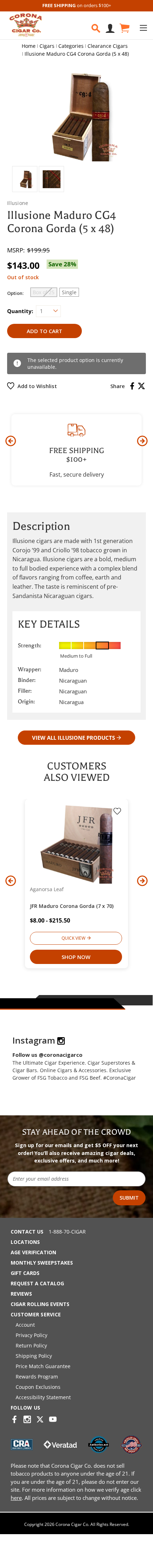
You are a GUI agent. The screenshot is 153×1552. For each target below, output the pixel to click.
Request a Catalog (37, 1283)
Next (142, 441)
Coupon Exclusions (38, 1386)
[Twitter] (141, 386)
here (16, 1497)
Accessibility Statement (43, 1397)
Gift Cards (25, 1273)
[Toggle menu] (143, 27)
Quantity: (20, 311)
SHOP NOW (76, 956)
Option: (15, 293)
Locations (25, 1242)
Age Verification (33, 1252)
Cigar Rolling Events (40, 1304)
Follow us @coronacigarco (47, 1054)
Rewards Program (37, 1376)
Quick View (73, 938)
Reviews (21, 1293)
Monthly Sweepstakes (42, 1262)
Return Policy (31, 1345)
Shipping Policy (34, 1355)
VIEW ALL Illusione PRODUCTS (73, 737)
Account (25, 1324)
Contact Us (27, 1231)
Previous (10, 441)
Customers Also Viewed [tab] (77, 771)
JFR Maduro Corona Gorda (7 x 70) (72, 906)
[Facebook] (132, 386)
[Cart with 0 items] (124, 28)
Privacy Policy (31, 1335)
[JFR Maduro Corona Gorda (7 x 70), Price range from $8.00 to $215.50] (76, 843)
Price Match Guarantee (43, 1366)
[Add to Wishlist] (117, 812)
